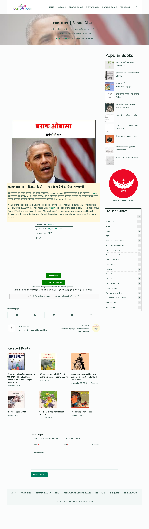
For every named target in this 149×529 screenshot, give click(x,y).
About (14, 493)
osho (108, 231)
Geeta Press (110, 274)
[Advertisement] (53, 69)
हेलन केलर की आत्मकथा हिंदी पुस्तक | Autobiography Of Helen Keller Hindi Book (84, 377)
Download (53, 275)
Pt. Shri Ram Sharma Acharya (116, 298)
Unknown (109, 217)
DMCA (57, 493)
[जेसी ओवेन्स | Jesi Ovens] (21, 399)
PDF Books (125, 7)
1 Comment (93, 383)
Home (51, 7)
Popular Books (109, 7)
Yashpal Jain (110, 307)
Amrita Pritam (110, 264)
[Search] (136, 7)
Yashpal (109, 279)
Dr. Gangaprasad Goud (114, 255)
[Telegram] (54, 315)
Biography (80, 34)
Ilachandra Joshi (111, 302)
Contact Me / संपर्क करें (43, 493)
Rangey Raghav (111, 288)
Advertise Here (26, 493)
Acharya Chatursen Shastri (115, 245)
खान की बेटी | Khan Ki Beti (81, 411)
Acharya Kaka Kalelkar (114, 293)
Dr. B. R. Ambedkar (112, 260)
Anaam (94, 193)
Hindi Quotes (114, 493)
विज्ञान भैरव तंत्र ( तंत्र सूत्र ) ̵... (126, 115)
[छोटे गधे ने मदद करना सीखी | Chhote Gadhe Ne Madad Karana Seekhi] (53, 361)
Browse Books (76, 7)
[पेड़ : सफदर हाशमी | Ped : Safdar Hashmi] (53, 399)
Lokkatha (109, 269)
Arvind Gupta (110, 221)
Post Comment (39, 474)
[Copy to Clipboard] (90, 315)
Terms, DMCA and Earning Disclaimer (77, 493)
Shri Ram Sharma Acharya (115, 241)
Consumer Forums (130, 493)
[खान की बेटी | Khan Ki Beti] (85, 399)
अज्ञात (107, 236)
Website (95, 444)
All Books (61, 7)
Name (36, 444)
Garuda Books (92, 7)
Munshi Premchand (113, 250)
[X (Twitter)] (35, 315)
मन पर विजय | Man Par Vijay (127, 157)
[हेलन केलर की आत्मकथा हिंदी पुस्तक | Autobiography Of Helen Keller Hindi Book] (85, 361)
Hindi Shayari (100, 493)
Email (65, 444)
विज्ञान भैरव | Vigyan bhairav (127, 136)
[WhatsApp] (72, 315)
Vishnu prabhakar (112, 283)
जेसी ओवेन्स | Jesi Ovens (16, 411)
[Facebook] (17, 315)
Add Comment (39, 452)
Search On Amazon (53, 282)
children (88, 34)
